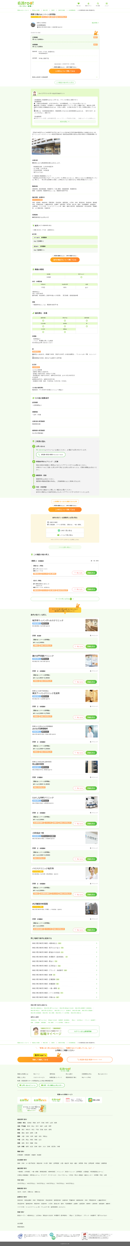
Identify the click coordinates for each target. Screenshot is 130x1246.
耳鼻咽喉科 (68, 1203)
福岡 (27, 1146)
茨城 (41, 1129)
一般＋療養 (50, 1022)
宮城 (42, 1122)
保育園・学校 (83, 1163)
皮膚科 (76, 1203)
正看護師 (37, 1022)
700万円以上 (60, 1183)
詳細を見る (91, 573)
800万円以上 (70, 1183)
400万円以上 (31, 1183)
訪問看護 (56, 1163)
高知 (36, 1143)
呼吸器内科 (40, 1200)
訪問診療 (91, 1163)
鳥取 (31, 1139)
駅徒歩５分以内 (53, 1020)
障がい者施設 (79, 1175)
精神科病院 (51, 1171)
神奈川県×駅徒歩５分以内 (67, 1008)
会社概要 (20, 1223)
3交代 (24, 1192)
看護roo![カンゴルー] (23, 10)
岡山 (27, 1139)
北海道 (29, 1122)
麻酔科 (108, 1203)
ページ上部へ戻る (64, 547)
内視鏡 (98, 1163)
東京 (23, 1129)
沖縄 (58, 1146)
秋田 (47, 1122)
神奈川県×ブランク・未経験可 (63, 1010)
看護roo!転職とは (22, 1074)
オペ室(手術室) (30, 1163)
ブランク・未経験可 (90, 1020)
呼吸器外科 (92, 1200)
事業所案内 (20, 1227)
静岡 (31, 1133)
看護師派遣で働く (71, 1077)
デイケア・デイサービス (48, 1175)
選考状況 (52, 1074)
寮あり (73, 1020)
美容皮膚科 (27, 1200)
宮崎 (48, 1146)
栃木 (45, 1129)
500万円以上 (41, 1183)
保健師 (34, 1155)
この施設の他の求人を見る (65, 82)
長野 (50, 1126)
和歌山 (45, 1136)
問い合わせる (40, 450)
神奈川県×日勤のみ (76, 1013)
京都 (27, 1136)
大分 (44, 1146)
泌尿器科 (82, 1203)
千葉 (37, 1129)
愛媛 (31, 1143)
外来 (23, 1163)
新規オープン (21, 1215)
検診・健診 (73, 1163)
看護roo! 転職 (35, 10)
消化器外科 (20, 1203)
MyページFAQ (86, 1077)
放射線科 (101, 1203)
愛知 (23, 1133)
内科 (34, 1200)
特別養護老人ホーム (96, 1171)
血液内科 (65, 1200)
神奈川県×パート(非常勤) (62, 1013)
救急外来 (39, 1163)
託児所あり (80, 1020)
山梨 (45, 1126)
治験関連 (104, 1163)
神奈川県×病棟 (76, 1010)
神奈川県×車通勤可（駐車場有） (84, 1008)
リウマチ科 (20, 1207)
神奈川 (28, 1129)
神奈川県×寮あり (35, 1010)
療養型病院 (43, 1171)
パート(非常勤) (59, 1022)
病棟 (32, 1022)
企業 (105, 1175)
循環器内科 (57, 1200)
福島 (55, 1122)
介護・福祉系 (65, 1163)
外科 (86, 1200)
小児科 (50, 1203)
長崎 (35, 1146)
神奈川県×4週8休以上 (37, 1008)
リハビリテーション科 (33, 1207)
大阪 (23, 1136)
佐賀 (31, 1146)
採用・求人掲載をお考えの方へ (53, 1085)
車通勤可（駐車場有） (64, 1020)
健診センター (88, 1175)
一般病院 (20, 1171)
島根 (36, 1139)
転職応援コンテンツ (56, 1077)
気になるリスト (103, 1074)
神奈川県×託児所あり (47, 1010)
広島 (23, 1139)
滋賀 (36, 1136)
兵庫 (31, 1136)
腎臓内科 (72, 1200)
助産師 (39, 1155)
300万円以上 (21, 1183)
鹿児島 (53, 1146)
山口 (40, 1139)
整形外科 (37, 1203)
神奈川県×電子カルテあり (51, 1008)
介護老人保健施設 (22, 1175)
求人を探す (69, 1074)
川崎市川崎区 (61, 10)
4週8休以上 (34, 1020)
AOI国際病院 (72, 10)
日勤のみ (67, 1022)
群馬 (50, 1129)
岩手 (38, 1122)
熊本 (40, 1146)
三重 (36, 1133)
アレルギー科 (45, 1207)
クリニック (60, 1171)
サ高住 (71, 1175)
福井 (41, 1126)
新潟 (28, 1126)
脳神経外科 (29, 1203)
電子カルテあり (43, 1020)
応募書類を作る (86, 1074)
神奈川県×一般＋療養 (48, 1013)
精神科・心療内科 (91, 1203)
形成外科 (44, 1203)
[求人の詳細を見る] (65, 634)
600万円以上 (51, 1183)
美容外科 (20, 1200)
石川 (37, 1126)
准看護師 (43, 1022)
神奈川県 (45, 10)
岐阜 (27, 1133)
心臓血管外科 (102, 1200)
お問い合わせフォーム (28, 1085)
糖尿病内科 (79, 1200)
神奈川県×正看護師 (87, 1010)
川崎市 (53, 10)
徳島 (23, 1143)
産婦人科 (56, 1203)
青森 (34, 1122)
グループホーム (62, 1175)
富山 (33, 1126)
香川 (27, 1143)
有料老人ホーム (35, 1175)
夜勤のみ (37, 1192)
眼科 (62, 1203)
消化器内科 (49, 1200)
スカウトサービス (39, 1077)
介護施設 (86, 1171)
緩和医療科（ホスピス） (58, 1207)
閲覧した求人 (21, 1077)
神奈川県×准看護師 (36, 1013)
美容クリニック (70, 1171)
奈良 (40, 1136)
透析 (50, 1163)
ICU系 (46, 1163)
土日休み (39, 1215)
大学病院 (27, 1171)
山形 (51, 1122)
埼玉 (33, 1129)
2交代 (19, 1192)
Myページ (36, 1074)
